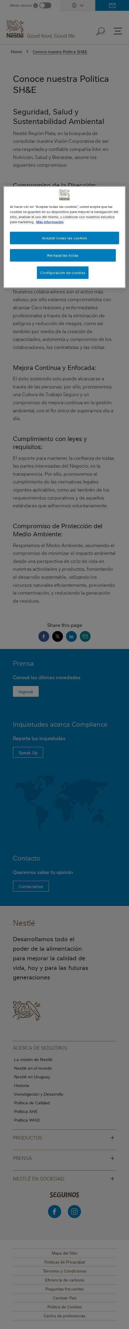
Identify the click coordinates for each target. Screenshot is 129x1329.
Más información (50, 222)
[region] (64, 237)
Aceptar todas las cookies (64, 238)
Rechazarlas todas (63, 255)
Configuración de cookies (62, 272)
